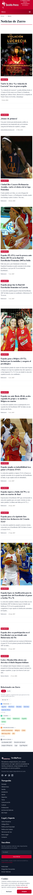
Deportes (4, 797)
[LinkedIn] (12, 775)
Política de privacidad (6, 862)
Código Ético (5, 824)
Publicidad (4, 866)
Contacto (4, 837)
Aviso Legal (4, 834)
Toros (3, 800)
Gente (3, 794)
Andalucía (4, 792)
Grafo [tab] (9, 691)
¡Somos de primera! (9, 118)
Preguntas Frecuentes (8, 869)
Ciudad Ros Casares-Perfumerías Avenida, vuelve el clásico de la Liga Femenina (16, 187)
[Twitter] (6, 775)
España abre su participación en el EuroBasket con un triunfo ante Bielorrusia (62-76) (15, 635)
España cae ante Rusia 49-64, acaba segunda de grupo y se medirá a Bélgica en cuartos (16, 398)
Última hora (5, 787)
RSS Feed (4, 813)
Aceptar (24, 891)
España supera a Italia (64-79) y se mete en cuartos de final (15, 493)
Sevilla (3, 789)
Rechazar (9, 891)
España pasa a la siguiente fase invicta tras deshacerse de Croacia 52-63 (15, 519)
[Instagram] (9, 775)
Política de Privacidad (8, 827)
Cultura (3, 805)
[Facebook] (2, 775)
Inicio (2, 16)
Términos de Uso (6, 832)
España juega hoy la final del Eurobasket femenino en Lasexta (14, 286)
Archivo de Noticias (7, 810)
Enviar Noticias (6, 872)
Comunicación (5, 802)
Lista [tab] (3, 691)
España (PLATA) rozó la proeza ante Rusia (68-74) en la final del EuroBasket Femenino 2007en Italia (16, 258)
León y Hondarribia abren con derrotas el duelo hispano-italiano (15, 661)
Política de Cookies (7, 829)
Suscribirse (16, 856)
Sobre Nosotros (6, 821)
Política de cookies (22, 887)
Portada (3, 784)
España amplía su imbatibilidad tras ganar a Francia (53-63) (16, 468)
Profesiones (5, 807)
